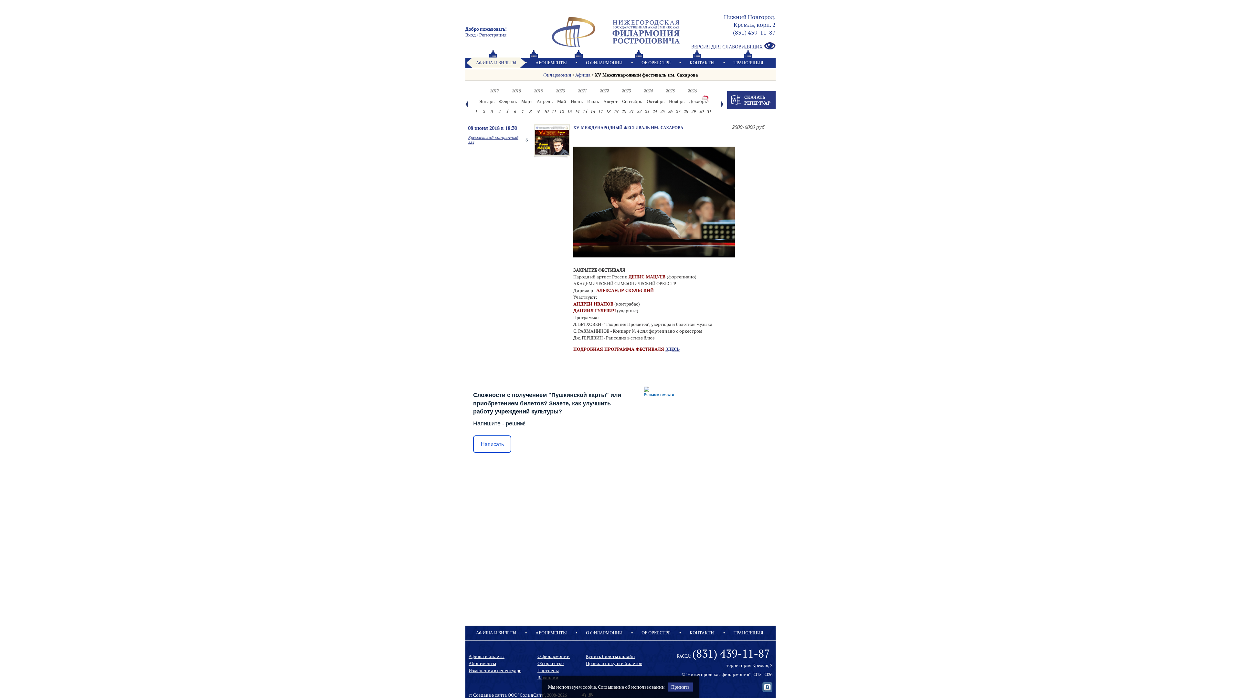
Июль (593, 101)
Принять (680, 687)
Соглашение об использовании (631, 687)
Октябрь (655, 101)
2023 (626, 91)
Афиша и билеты (496, 63)
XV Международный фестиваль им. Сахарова (646, 75)
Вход (470, 35)
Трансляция (748, 63)
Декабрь (698, 101)
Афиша (582, 75)
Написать (492, 444)
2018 (516, 91)
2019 (538, 91)
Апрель (545, 101)
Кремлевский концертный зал (493, 140)
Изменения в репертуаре (495, 670)
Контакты (702, 63)
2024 (647, 91)
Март (526, 101)
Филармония (557, 75)
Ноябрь (676, 101)
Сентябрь (632, 101)
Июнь (577, 101)
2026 (691, 91)
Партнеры (548, 670)
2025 (669, 91)
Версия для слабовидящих (727, 47)
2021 (582, 91)
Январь (486, 101)
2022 (604, 91)
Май (561, 101)
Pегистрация (492, 35)
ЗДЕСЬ (672, 349)
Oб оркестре (656, 63)
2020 (560, 91)
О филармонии (604, 63)
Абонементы (551, 63)
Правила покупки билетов (614, 663)
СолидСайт (532, 695)
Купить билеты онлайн (610, 656)
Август (610, 101)
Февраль (508, 101)
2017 (494, 91)
